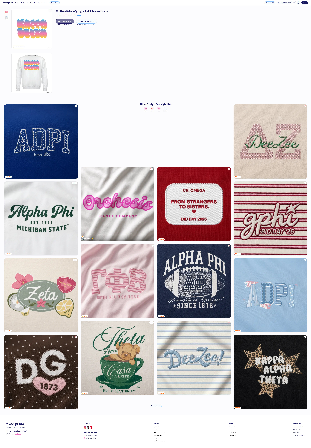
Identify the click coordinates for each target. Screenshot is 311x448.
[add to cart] (299, 3)
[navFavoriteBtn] (294, 2)
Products (23, 3)
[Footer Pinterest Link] (91, 427)
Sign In (305, 2)
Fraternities (37, 3)
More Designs (155, 405)
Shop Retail (271, 2)
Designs (17, 3)
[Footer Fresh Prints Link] (16, 424)
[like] (50, 10)
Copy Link (105, 11)
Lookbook (44, 2)
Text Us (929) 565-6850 (284, 2)
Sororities (30, 3)
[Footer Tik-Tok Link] (88, 427)
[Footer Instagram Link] (85, 427)
